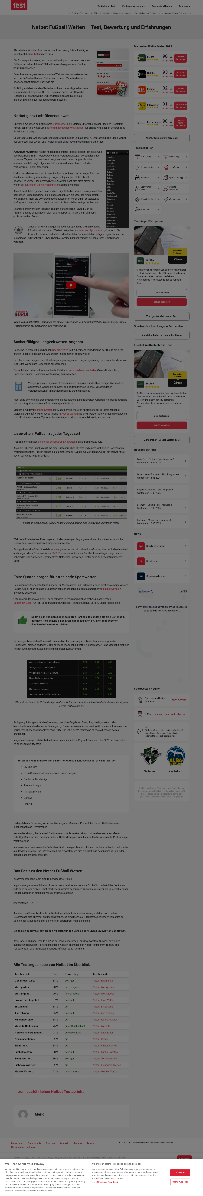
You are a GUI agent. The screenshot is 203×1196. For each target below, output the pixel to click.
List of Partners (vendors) (105, 1182)
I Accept (180, 1172)
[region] (101, 1177)
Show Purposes (180, 1181)
